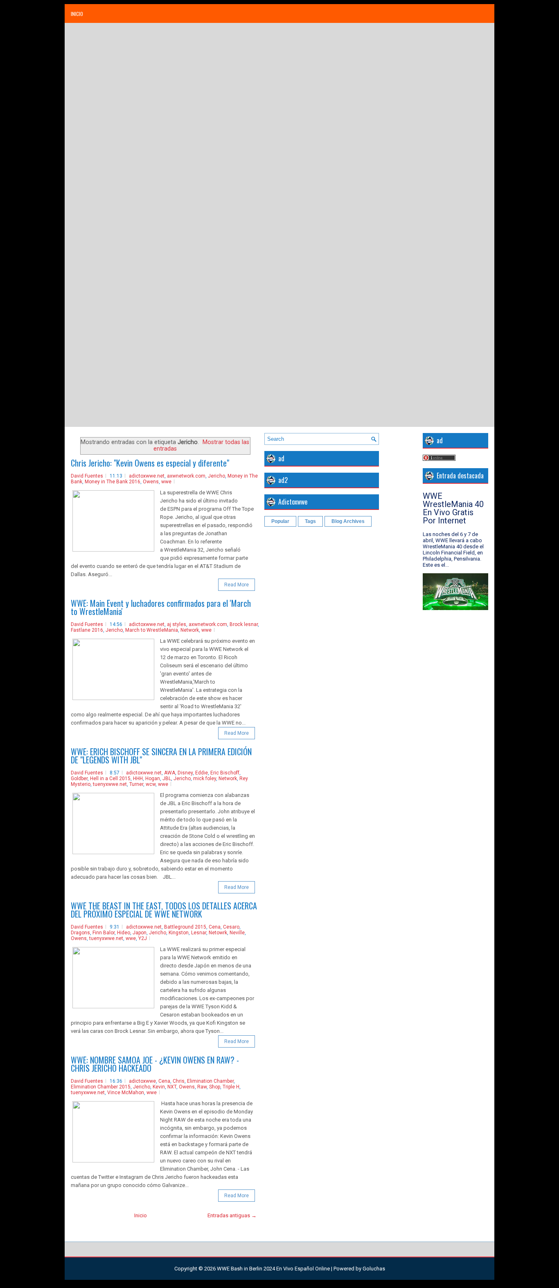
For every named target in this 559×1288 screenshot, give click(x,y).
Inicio (77, 13)
